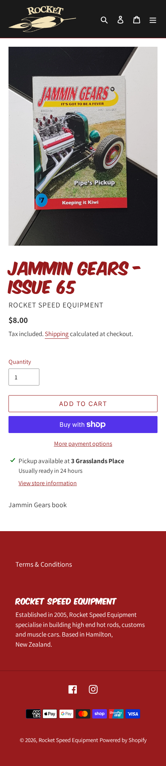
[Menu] (153, 19)
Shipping (57, 333)
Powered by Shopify (123, 740)
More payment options (83, 444)
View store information (48, 483)
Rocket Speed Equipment (68, 740)
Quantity (19, 362)
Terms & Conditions (43, 564)
